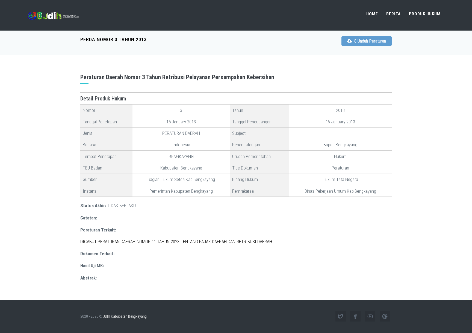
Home (372, 13)
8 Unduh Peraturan (369, 41)
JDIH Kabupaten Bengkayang (125, 316)
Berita (393, 13)
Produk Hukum (425, 13)
